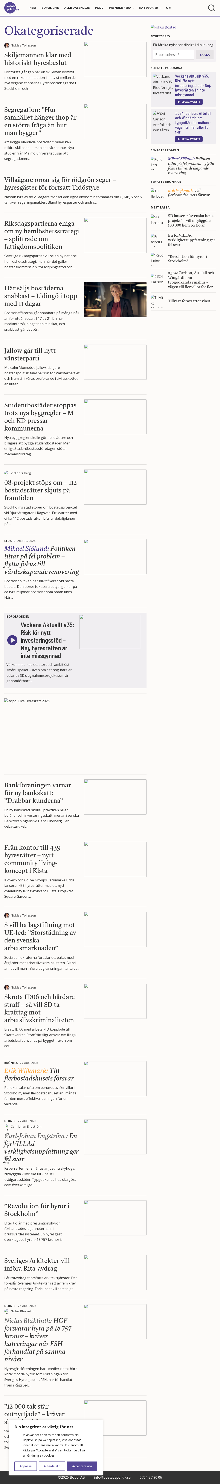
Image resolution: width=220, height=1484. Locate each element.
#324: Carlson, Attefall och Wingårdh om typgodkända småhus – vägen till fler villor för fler (193, 123)
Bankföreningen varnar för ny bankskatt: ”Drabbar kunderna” (37, 793)
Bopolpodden (17, 616)
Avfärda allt (52, 1466)
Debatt (10, 1121)
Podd (99, 8)
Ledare (9, 541)
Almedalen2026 (77, 8)
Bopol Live (50, 8)
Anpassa (26, 1466)
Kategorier (148, 8)
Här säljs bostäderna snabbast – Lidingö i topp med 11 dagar (40, 296)
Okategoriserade (49, 32)
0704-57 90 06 (151, 1477)
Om (168, 8)
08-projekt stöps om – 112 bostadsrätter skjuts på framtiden (40, 491)
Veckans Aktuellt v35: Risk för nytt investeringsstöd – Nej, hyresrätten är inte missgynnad (193, 85)
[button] (189, 102)
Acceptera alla (82, 1466)
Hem (32, 8)
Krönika (11, 1063)
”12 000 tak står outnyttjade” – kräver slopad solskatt (34, 1414)
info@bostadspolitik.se (112, 1477)
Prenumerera (120, 8)
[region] (56, 1447)
